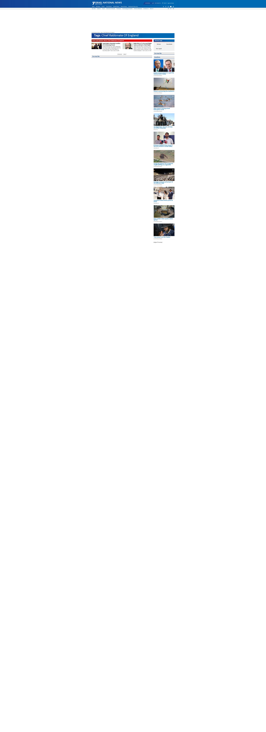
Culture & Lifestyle (110, 8)
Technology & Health (127, 8)
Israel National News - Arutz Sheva (103, 3)
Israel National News (96, 32)
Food (103, 8)
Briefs (103, 6)
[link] (164, 74)
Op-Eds (94, 8)
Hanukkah (169, 44)
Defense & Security (133, 6)
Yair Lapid (159, 48)
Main (93, 6)
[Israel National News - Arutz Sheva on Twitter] (163, 7)
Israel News (109, 6)
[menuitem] (93, 7)
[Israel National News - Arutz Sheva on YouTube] (170, 7)
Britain (159, 44)
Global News (116, 6)
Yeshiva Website (138, 8)
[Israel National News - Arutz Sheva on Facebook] (166, 7)
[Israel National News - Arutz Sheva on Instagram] (168, 7)
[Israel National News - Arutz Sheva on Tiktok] (173, 7)
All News (98, 6)
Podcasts (118, 8)
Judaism (99, 8)
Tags (102, 32)
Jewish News (124, 6)
